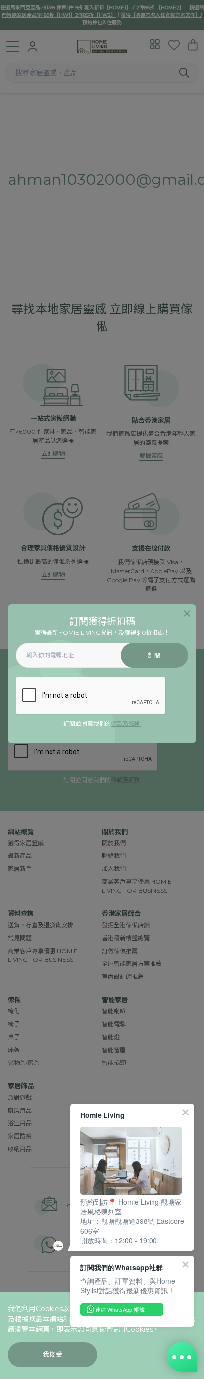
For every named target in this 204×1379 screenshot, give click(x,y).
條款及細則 (126, 723)
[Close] (187, 613)
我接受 (53, 1354)
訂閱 (154, 655)
